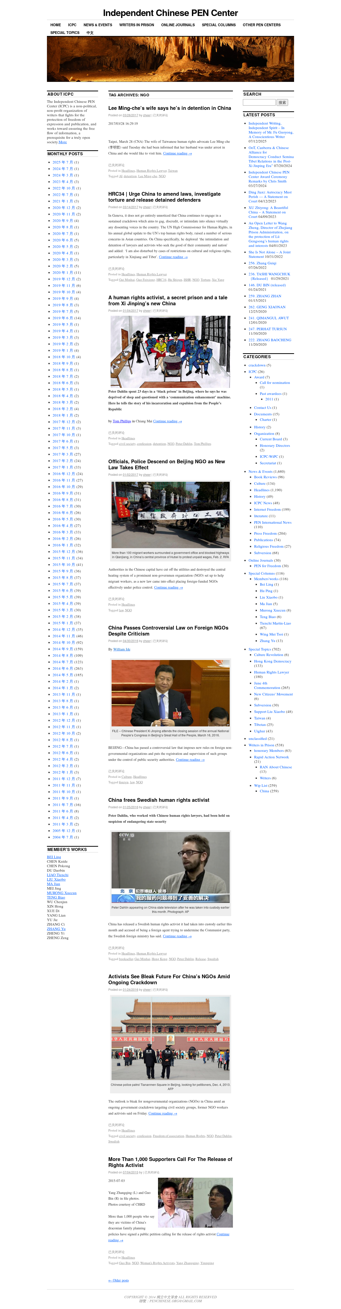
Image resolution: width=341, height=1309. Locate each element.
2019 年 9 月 (63, 298)
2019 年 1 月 (63, 350)
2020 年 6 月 (63, 239)
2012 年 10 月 (64, 733)
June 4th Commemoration (267, 685)
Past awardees (271, 393)
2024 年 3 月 (63, 174)
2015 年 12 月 (64, 551)
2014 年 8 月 (63, 655)
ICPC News (263, 502)
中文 (90, 32)
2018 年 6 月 (63, 382)
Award (259, 376)
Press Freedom (265, 533)
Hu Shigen (175, 279)
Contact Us (262, 407)
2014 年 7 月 (63, 661)
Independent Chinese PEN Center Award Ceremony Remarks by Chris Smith (269, 176)
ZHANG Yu (56, 928)
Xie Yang (218, 279)
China (264, 790)
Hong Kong (160, 959)
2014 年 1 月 (63, 687)
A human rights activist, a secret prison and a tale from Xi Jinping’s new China (167, 300)
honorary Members (269, 750)
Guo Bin (125, 1263)
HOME (55, 24)
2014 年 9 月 (63, 648)
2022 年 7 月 (63, 194)
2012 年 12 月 (64, 720)
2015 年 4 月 (63, 603)
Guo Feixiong (145, 279)
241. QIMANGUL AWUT (269, 317)
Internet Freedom (267, 509)
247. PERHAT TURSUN (268, 328)
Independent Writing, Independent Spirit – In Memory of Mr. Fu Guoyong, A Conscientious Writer (271, 130)
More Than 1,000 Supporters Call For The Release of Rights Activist (170, 1161)
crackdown (257, 364)
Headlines (128, 170)
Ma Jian (266, 603)
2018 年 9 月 (63, 363)
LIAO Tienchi (57, 874)
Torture (205, 279)
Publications (263, 539)
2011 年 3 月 (63, 823)
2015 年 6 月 (63, 590)
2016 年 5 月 (63, 518)
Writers (265, 777)
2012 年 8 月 (63, 739)
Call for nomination (275, 382)
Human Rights (195, 1136)
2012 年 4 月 (63, 759)
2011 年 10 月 (64, 791)
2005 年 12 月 (64, 830)
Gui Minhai (127, 279)
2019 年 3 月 (63, 337)
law (121, 610)
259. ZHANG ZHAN (265, 295)
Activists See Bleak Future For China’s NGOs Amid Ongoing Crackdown (169, 979)
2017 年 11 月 (64, 428)
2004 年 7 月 (63, 836)
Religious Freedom (269, 546)
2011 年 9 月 (63, 798)
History (260, 426)
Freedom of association (168, 1136)
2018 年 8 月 (63, 369)
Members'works (266, 578)
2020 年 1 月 (63, 272)
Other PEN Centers (262, 24)
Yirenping (207, 1263)
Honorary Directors (275, 445)
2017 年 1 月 (63, 467)
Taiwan (173, 170)
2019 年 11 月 (64, 285)
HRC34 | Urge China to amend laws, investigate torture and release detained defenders (164, 196)
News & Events (98, 24)
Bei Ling (266, 584)
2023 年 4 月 (63, 181)
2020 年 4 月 (63, 252)
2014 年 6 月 (63, 668)
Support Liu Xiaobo (269, 711)
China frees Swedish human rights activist (158, 799)
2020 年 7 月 (63, 233)
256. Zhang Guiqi (262, 262)
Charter (265, 419)
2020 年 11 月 (64, 213)
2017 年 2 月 (63, 460)
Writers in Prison (136, 24)
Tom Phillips (122, 421)
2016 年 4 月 (63, 525)
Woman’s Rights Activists (157, 1263)
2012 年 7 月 (63, 746)
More (63, 141)
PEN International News (273, 522)
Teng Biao (268, 616)
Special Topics (64, 32)
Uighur (259, 730)
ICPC (72, 24)
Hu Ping (266, 590)
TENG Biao (56, 897)
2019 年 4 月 (63, 330)
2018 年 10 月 (64, 356)
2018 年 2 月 (63, 408)
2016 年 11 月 (64, 480)
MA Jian (53, 883)
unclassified (258, 738)
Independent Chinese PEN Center (170, 12)
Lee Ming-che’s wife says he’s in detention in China (169, 107)
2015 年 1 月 (63, 622)
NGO (162, 176)
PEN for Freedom (267, 565)
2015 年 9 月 (63, 570)
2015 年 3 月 (63, 609)
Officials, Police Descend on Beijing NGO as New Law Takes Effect (166, 464)
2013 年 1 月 (63, 713)
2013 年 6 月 (63, 707)
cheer (147, 115)
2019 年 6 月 (63, 317)
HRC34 (162, 279)
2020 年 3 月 (63, 259)
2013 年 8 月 (63, 700)
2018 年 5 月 (63, 389)
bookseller (126, 959)
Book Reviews (265, 476)
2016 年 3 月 (63, 531)
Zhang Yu (267, 640)
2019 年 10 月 (64, 291)
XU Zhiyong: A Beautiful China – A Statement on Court (268, 212)
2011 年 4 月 (63, 817)
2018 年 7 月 (63, 376)
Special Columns (219, 24)
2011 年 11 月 (64, 785)
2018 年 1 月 (63, 415)
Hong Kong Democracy (273, 660)
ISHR (187, 279)
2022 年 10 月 (64, 187)
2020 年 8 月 (63, 226)
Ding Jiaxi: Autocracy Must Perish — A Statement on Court (270, 196)
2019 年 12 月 (64, 278)
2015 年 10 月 (64, 564)
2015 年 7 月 (63, 583)
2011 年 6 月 (63, 811)
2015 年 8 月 (63, 577)
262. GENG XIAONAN (267, 306)
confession (144, 443)
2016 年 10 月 (64, 486)
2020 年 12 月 (64, 207)
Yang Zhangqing (187, 1263)
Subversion (262, 552)
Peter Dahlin (184, 443)
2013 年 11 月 (64, 694)
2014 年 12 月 (64, 629)
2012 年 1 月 (63, 772)
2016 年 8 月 (63, 499)
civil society (127, 443)
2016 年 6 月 (63, 512)
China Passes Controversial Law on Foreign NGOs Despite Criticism (168, 630)
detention (130, 176)
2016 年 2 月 (63, 538)
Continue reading (177, 153)
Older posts (118, 1280)
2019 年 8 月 (63, 304)
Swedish (213, 959)
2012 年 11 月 (64, 726)
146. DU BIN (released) (267, 284)
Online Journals (178, 24)
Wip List (260, 785)
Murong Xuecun (273, 610)
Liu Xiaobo (269, 597)
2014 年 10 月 (64, 642)
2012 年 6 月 (63, 752)
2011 (269, 398)
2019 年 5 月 (63, 324)
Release (200, 959)
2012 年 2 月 (63, 765)
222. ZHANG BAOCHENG (270, 339)
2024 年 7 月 (63, 168)
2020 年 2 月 (63, 265)
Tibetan (260, 724)
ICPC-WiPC (269, 456)
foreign (124, 782)
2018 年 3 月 (63, 402)
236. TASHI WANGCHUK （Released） (269, 276)
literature (261, 515)
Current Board (271, 438)
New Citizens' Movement (273, 693)
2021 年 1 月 (63, 200)
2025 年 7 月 (63, 162)
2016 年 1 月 (63, 544)
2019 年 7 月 (63, 311)
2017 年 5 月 (63, 447)
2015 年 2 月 (63, 616)
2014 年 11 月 (64, 635)
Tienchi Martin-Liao (275, 623)
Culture (127, 776)
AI (120, 176)
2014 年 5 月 (63, 674)
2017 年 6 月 (63, 441)
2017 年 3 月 (63, 454)
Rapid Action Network (271, 756)
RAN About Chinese (276, 766)
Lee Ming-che (147, 176)
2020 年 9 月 (63, 220)
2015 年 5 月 (63, 596)
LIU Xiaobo (56, 879)
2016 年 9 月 (63, 493)
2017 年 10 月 (64, 434)
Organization (264, 433)
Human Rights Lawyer (152, 170)
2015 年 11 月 (64, 557)
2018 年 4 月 (63, 395)
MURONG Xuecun (62, 892)
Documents (263, 413)
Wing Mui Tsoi (271, 634)
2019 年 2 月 (63, 343)
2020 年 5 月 (63, 246)
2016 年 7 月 (63, 505)
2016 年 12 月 (64, 473)
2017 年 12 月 (64, 421)
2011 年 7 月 (63, 804)
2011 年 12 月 (64, 778)
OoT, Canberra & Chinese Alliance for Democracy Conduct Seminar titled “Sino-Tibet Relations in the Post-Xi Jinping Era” (282, 156)
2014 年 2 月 (63, 681)
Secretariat (268, 462)
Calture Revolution (268, 654)
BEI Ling (54, 856)
